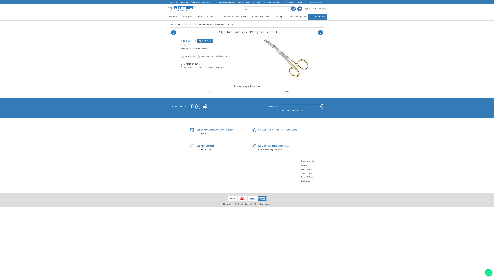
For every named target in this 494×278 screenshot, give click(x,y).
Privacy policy (306, 173)
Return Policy (306, 169)
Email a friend (225, 56)
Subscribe (286, 110)
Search (293, 8)
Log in (314, 9)
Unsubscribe (298, 110)
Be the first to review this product (194, 48)
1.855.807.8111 (265, 133)
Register (307, 9)
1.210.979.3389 (204, 149)
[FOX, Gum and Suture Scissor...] (173, 32)
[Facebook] (191, 106)
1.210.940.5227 (204, 133)
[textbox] (281, 8)
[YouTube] (204, 106)
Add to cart (205, 41)
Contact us (305, 181)
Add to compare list (207, 56)
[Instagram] (197, 106)
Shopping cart (299, 8)
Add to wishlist (190, 56)
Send (322, 106)
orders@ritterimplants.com (270, 149)
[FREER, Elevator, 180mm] (320, 32)
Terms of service (308, 177)
